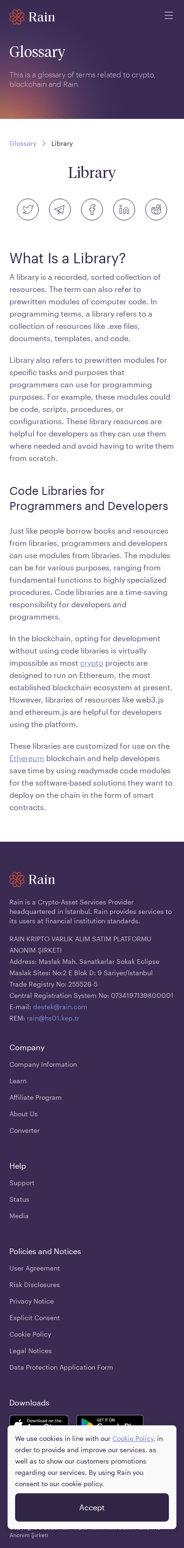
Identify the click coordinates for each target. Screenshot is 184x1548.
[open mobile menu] (169, 17)
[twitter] (28, 209)
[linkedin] (124, 209)
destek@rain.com (60, 1007)
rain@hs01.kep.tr (53, 1018)
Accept (92, 1507)
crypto (91, 662)
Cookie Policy (132, 1438)
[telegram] (60, 209)
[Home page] (32, 17)
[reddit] (156, 209)
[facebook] (92, 209)
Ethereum (26, 757)
